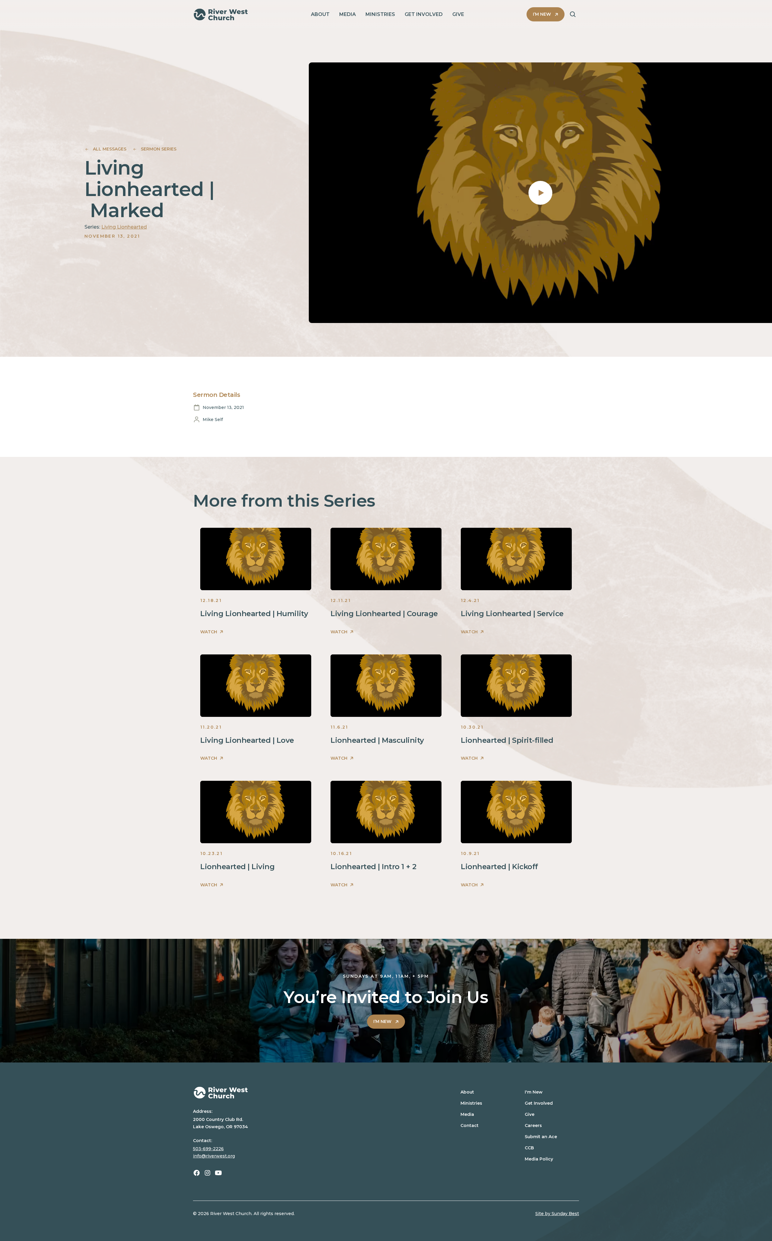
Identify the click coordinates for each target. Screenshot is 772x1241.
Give (529, 1114)
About (467, 1092)
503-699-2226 (208, 1148)
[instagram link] (207, 1172)
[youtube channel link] (218, 1172)
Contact (469, 1125)
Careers (533, 1125)
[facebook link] (196, 1172)
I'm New (534, 1092)
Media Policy (539, 1159)
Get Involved (539, 1103)
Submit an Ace (541, 1136)
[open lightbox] (540, 192)
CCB (529, 1148)
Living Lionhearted (124, 227)
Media (467, 1114)
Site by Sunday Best (557, 1213)
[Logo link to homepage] (220, 14)
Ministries (471, 1103)
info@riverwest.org (214, 1156)
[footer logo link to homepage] (311, 1093)
